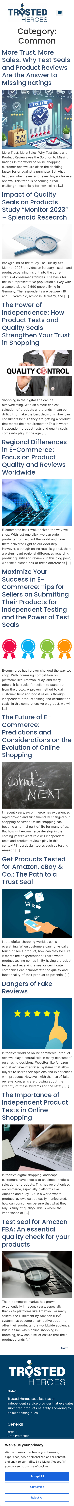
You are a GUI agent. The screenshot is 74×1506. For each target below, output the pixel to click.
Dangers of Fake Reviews (27, 987)
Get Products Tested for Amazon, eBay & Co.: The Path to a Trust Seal (34, 870)
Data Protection (18, 1436)
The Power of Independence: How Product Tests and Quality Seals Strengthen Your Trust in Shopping (36, 323)
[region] (37, 1472)
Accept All (37, 1476)
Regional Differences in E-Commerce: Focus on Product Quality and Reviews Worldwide (34, 457)
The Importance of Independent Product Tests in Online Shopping (35, 1106)
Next (66, 1348)
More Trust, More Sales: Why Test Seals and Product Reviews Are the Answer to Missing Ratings (36, 67)
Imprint (12, 1432)
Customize (37, 1486)
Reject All (37, 1497)
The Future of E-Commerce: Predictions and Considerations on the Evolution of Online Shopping (37, 736)
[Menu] (59, 13)
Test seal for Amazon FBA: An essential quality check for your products (36, 1233)
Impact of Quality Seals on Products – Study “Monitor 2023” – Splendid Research (35, 206)
